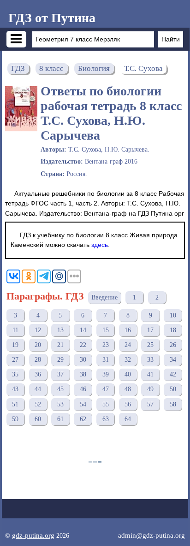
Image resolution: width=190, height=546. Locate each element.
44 (38, 389)
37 (60, 374)
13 (60, 330)
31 (105, 359)
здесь (99, 244)
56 (128, 404)
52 (38, 404)
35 (15, 374)
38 (83, 374)
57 (150, 404)
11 (15, 330)
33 (150, 359)
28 (38, 359)
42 (173, 374)
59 (15, 419)
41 (150, 374)
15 (105, 330)
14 (83, 330)
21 (60, 344)
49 (150, 389)
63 (105, 419)
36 (38, 374)
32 (128, 359)
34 (173, 359)
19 (15, 344)
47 (105, 389)
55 (105, 404)
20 (38, 344)
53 (60, 404)
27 (15, 359)
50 (173, 389)
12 (38, 330)
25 (150, 344)
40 (128, 374)
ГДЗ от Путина (51, 18)
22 (83, 344)
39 (105, 374)
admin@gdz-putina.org (151, 535)
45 (60, 389)
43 (15, 389)
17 (150, 330)
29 (60, 359)
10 (173, 315)
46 (83, 389)
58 (173, 404)
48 (128, 389)
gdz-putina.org (33, 535)
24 (128, 344)
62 (83, 419)
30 (83, 359)
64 (128, 419)
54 (83, 404)
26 (173, 344)
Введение (104, 297)
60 (38, 419)
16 (128, 330)
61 (60, 419)
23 (105, 344)
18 (173, 330)
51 (15, 404)
